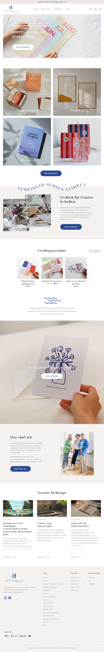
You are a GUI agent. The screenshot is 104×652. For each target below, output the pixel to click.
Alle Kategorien (51, 173)
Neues (45, 578)
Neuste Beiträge (52, 493)
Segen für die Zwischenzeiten (80, 525)
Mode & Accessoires (50, 597)
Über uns (45, 9)
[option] (52, 36)
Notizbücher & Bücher (50, 587)
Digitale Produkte (49, 616)
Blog (68, 9)
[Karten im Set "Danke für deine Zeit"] (76, 268)
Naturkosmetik (48, 609)
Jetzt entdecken (22, 47)
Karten (45, 581)
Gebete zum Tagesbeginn (44, 525)
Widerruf (56, 648)
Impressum (32, 648)
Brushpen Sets (58, 2)
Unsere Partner (76, 587)
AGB (50, 648)
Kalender (46, 622)
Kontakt (91, 584)
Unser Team (75, 584)
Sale (44, 625)
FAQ (90, 581)
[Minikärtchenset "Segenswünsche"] (28, 268)
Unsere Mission (76, 578)
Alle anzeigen (94, 251)
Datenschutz (42, 648)
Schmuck (46, 600)
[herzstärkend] (11, 9)
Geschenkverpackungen (51, 613)
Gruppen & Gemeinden (51, 619)
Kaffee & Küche (48, 606)
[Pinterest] (9, 597)
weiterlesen (7, 557)
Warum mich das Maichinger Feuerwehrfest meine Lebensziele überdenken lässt (17, 529)
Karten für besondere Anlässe (53, 584)
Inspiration (57, 9)
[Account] (95, 9)
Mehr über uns (20, 469)
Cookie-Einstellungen (69, 648)
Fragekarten (47, 590)
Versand (91, 578)
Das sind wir (75, 581)
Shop (35, 9)
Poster (45, 593)
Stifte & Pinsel (48, 603)
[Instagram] (5, 597)
